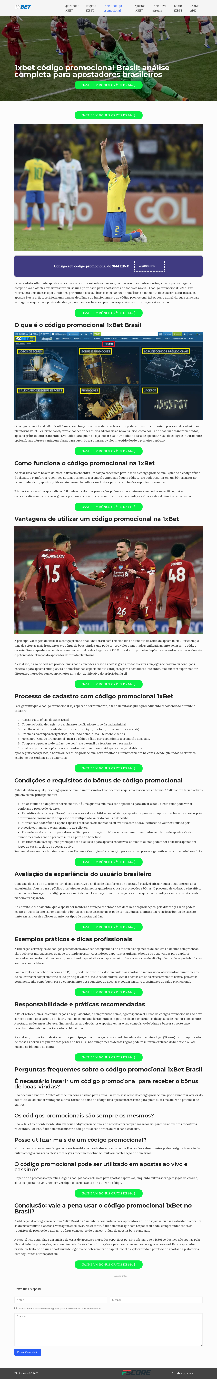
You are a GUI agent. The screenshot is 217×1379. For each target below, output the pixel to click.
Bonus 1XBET (178, 8)
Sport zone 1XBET (71, 8)
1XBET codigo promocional (112, 8)
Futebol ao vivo (182, 1373)
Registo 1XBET (91, 8)
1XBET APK (194, 8)
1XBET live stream (159, 8)
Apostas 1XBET (139, 8)
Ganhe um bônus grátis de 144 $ (108, 85)
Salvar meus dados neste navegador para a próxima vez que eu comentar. (60, 1308)
